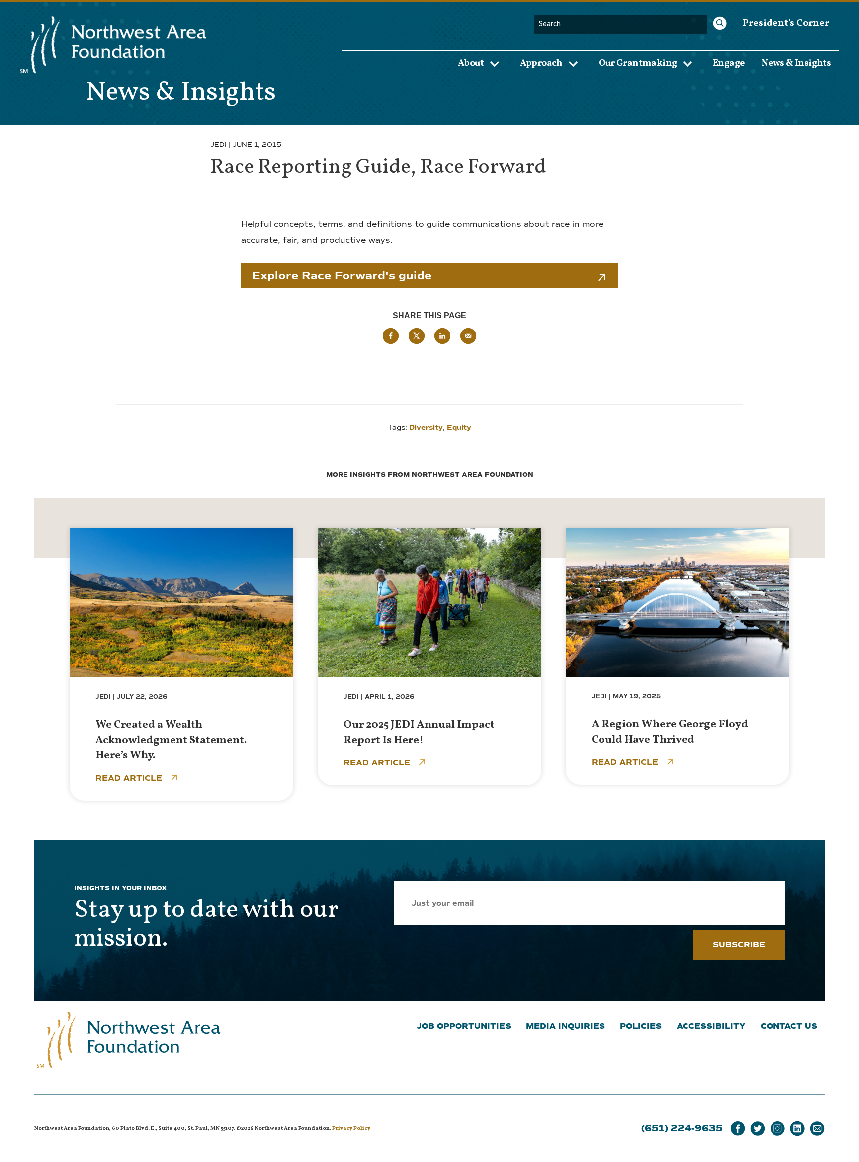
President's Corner (786, 23)
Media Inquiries (565, 1026)
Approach (541, 63)
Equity (459, 427)
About (471, 63)
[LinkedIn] (797, 1128)
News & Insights (796, 62)
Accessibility (711, 1026)
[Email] (817, 1128)
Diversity (426, 427)
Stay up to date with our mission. (206, 925)
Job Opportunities (464, 1026)
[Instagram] (777, 1128)
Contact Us (789, 1026)
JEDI (218, 145)
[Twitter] (757, 1128)
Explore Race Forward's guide (341, 275)
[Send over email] (468, 336)
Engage (729, 62)
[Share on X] (417, 336)
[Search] (720, 23)
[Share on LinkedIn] (442, 336)
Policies (641, 1026)
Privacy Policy (351, 1128)
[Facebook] (737, 1128)
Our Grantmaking (638, 63)
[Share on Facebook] (391, 336)
